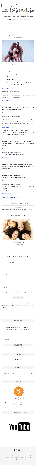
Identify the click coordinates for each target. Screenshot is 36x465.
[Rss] (20, 359)
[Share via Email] (27, 203)
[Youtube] (16, 450)
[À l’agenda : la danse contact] (18, 229)
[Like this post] (22, 203)
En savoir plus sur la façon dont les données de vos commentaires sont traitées (17, 305)
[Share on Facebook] (23, 203)
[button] (4, 234)
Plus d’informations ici (7, 88)
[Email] (18, 359)
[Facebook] (15, 359)
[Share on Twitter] (25, 203)
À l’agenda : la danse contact (18, 242)
